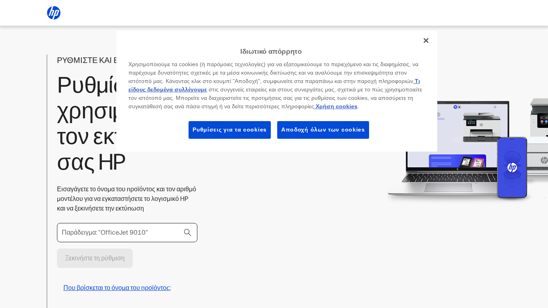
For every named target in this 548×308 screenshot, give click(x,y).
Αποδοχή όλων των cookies (323, 129)
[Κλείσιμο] (426, 40)
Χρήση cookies (335, 106)
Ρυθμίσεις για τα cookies (230, 129)
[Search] (187, 232)
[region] (276, 91)
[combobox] (127, 232)
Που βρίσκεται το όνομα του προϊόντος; (117, 288)
